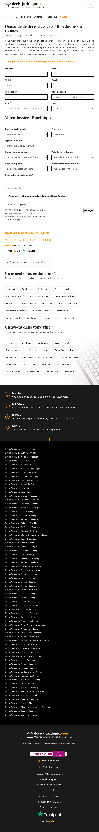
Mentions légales (49, 779)
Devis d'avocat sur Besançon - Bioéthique (22, 504)
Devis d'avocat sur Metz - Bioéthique (20, 555)
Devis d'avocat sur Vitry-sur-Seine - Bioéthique (24, 691)
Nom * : (55, 69)
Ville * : (8, 103)
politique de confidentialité (34, 196)
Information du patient (16, 311)
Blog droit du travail (49, 807)
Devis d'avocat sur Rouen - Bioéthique (21, 590)
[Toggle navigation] (90, 5)
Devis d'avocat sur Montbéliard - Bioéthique (23, 680)
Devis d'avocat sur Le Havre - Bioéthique (22, 609)
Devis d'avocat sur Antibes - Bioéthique (21, 703)
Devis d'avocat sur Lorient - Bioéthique (21, 543)
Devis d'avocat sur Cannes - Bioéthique (21, 711)
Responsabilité (62, 311)
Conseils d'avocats (49, 796)
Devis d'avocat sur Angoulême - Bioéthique (23, 656)
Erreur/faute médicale (64, 296)
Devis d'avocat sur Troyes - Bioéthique (21, 586)
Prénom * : (10, 69)
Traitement (69, 318)
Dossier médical (62, 289)
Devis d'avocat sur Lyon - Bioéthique (20, 453)
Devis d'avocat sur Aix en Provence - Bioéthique (25, 625)
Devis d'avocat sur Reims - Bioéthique (21, 598)
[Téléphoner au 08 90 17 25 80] (48, 754)
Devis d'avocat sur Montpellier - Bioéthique (23, 566)
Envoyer (89, 210)
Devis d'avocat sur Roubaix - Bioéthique (21, 605)
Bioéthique (26, 289)
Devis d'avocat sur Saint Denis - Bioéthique (23, 652)
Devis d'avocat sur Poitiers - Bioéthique (21, 516)
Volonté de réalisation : (62, 152)
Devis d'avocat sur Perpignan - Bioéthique (22, 570)
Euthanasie (11, 303)
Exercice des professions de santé (37, 303)
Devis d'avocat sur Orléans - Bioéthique (21, 496)
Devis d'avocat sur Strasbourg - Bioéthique (23, 480)
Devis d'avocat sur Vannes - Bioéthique (21, 562)
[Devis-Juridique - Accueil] (27, 5)
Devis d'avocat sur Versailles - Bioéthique (22, 688)
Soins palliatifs (52, 318)
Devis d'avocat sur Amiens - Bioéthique (21, 629)
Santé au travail (13, 318)
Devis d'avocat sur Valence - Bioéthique (22, 676)
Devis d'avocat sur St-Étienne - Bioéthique (23, 527)
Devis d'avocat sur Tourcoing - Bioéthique (22, 695)
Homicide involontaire (68, 303)
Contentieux (43, 289)
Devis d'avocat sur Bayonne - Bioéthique (22, 668)
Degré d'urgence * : (14, 163)
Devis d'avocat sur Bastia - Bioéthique (21, 594)
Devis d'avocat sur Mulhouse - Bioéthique (22, 508)
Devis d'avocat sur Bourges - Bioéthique (22, 500)
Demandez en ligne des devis (19, 35)
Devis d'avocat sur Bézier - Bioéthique (21, 715)
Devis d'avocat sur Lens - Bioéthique (20, 660)
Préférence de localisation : (65, 163)
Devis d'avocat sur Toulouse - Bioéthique (22, 465)
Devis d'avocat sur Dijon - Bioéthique (20, 578)
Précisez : (56, 129)
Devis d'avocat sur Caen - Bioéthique (20, 492)
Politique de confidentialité (49, 784)
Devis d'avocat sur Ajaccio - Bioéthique (21, 574)
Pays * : (54, 103)
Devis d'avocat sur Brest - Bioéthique (20, 488)
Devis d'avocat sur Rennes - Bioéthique (21, 519)
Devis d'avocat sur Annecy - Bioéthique (21, 664)
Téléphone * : (11, 92)
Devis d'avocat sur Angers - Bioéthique (21, 621)
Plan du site (49, 790)
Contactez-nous (50, 767)
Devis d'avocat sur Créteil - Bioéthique (21, 684)
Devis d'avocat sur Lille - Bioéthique (20, 461)
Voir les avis (13, 251)
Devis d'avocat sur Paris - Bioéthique (20, 449)
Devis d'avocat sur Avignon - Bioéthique (21, 531)
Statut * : (9, 80)
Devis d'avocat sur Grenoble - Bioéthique (22, 617)
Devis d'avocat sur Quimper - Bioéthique (22, 523)
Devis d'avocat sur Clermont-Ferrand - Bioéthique (26, 535)
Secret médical (32, 318)
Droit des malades (14, 296)
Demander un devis (50, 761)
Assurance (10, 289)
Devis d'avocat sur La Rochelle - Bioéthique (23, 672)
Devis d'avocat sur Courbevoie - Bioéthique (23, 699)
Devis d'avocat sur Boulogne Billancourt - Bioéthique (27, 641)
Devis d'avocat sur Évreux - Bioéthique (21, 582)
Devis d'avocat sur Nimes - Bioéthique (21, 601)
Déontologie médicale (38, 296)
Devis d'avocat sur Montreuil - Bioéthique (22, 648)
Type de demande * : (15, 140)
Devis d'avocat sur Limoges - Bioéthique (22, 551)
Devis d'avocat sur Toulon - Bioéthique (21, 484)
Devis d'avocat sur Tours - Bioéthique (20, 539)
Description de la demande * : (19, 175)
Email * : (55, 80)
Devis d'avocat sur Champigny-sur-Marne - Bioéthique (28, 707)
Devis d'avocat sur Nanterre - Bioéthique (22, 637)
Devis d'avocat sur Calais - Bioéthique (21, 547)
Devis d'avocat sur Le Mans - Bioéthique (22, 613)
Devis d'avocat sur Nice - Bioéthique (20, 472)
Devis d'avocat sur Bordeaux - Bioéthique (22, 469)
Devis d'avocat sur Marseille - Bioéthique (22, 457)
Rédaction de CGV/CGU (49, 802)
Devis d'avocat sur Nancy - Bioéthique (21, 644)
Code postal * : (58, 92)
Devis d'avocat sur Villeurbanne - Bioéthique (23, 633)
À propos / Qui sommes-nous (49, 774)
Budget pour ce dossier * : (18, 152)
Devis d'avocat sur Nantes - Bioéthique (21, 476)
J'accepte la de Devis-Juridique (38, 196)
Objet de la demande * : (16, 129)
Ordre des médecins (41, 311)
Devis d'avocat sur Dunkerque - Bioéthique (23, 558)
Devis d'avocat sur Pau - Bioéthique (20, 512)
